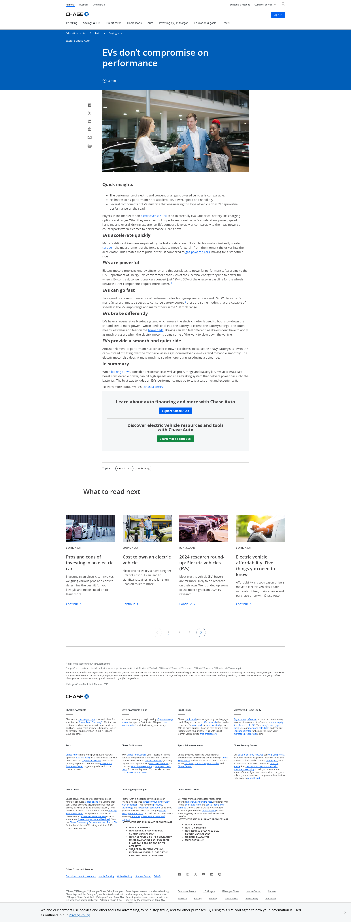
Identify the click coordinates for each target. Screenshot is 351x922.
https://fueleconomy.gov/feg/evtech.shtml (88, 663)
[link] (179, 874)
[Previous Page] (157, 632)
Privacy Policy (79, 915)
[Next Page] (201, 632)
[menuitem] (240, 4)
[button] (345, 912)
